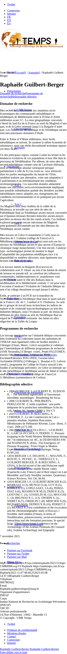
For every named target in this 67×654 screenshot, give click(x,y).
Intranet (11, 13)
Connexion (13, 10)
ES (9, 23)
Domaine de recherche (12, 93)
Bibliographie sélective (24, 96)
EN (9, 20)
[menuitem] (37, 10)
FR (9, 16)
